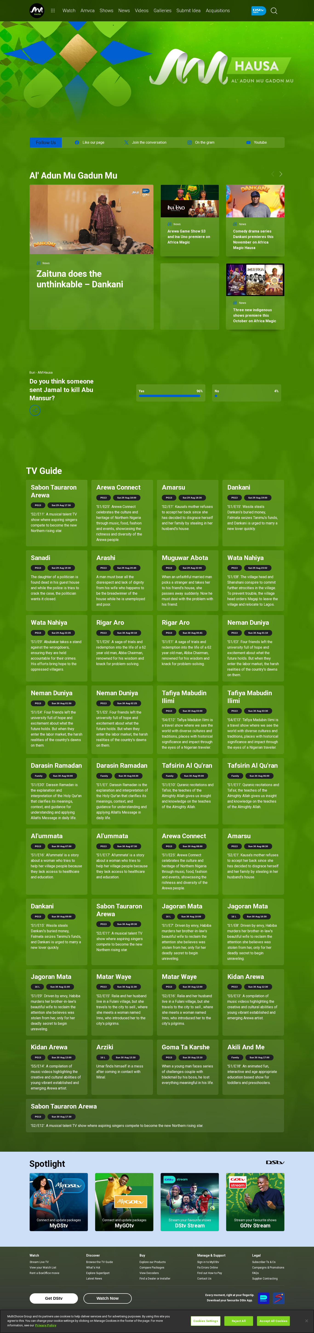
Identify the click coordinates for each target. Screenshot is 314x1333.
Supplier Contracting (265, 1278)
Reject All (239, 1321)
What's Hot (93, 1267)
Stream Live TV (39, 1262)
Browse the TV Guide (99, 1262)
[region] (157, 1321)
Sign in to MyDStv (208, 1262)
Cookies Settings (205, 1321)
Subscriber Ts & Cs (264, 1262)
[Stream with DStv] (263, 1298)
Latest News (94, 1278)
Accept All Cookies (273, 1321)
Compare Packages (152, 1267)
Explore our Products (153, 1262)
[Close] (307, 1321)
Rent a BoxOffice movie (44, 1273)
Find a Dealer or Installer (155, 1278)
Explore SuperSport (98, 1273)
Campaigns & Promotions (268, 1267)
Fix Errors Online (207, 1267)
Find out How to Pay (209, 1273)
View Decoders (149, 1273)
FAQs (255, 1273)
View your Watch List (43, 1267)
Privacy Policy (45, 1325)
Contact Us (204, 1278)
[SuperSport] (278, 1298)
